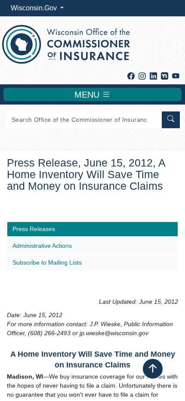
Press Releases (33, 228)
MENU (88, 94)
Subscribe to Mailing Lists (47, 262)
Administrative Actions (42, 245)
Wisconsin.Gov (35, 8)
